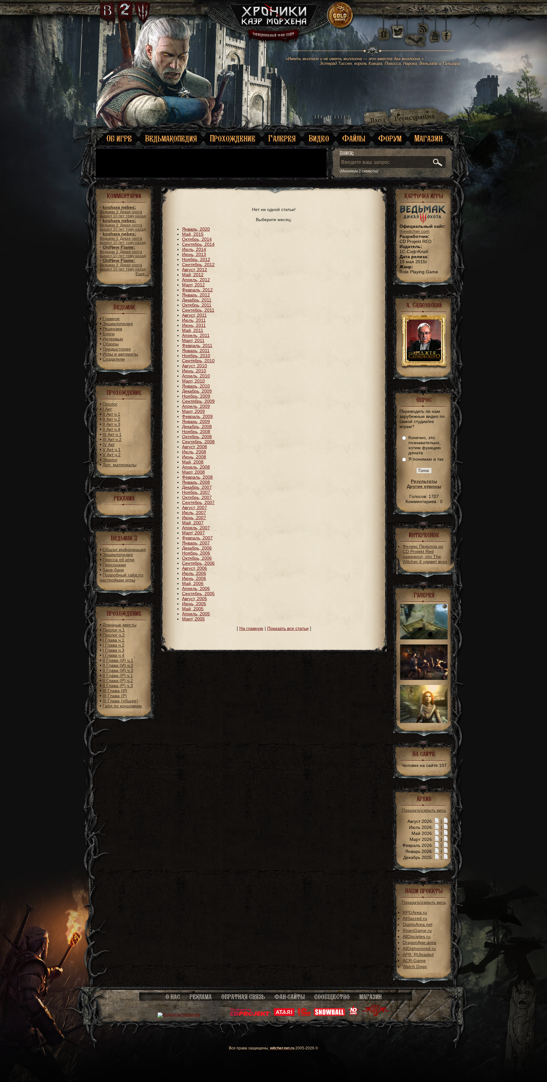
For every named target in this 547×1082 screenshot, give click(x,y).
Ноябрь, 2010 (196, 355)
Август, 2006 (194, 568)
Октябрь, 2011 (196, 305)
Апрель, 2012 (196, 279)
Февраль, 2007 (197, 537)
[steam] (416, 31)
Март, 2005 (193, 618)
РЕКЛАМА (201, 996)
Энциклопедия (118, 323)
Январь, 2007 (196, 542)
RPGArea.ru (415, 912)
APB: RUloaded (418, 954)
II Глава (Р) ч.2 (118, 680)
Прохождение (232, 138)
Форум (389, 138)
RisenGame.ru (417, 930)
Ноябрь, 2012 (196, 259)
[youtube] (435, 31)
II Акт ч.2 (111, 419)
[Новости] (436, 821)
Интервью (113, 338)
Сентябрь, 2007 (198, 502)
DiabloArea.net (417, 924)
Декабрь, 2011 (196, 299)
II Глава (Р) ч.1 (118, 675)
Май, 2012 (193, 274)
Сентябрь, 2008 (198, 441)
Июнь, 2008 (194, 456)
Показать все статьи (288, 628)
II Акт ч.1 (111, 414)
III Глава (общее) (120, 700)
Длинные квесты (119, 624)
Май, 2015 (193, 234)
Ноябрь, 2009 (196, 396)
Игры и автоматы (120, 354)
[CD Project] (250, 1014)
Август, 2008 (194, 446)
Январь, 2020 (196, 229)
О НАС (173, 996)
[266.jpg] (424, 678)
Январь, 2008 (196, 482)
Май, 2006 (193, 583)
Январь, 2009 (196, 421)
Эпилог (110, 459)
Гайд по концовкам (122, 705)
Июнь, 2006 (194, 578)
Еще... (141, 273)
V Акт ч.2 (112, 454)
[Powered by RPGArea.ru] (375, 1014)
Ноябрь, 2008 (196, 431)
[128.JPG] (424, 637)
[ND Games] (353, 1014)
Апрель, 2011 (196, 335)
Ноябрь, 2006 (196, 553)
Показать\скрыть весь (424, 810)
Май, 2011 (192, 330)
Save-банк (113, 569)
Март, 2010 (193, 380)
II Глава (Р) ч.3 (118, 685)
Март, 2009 (193, 411)
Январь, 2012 (196, 294)
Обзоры (111, 343)
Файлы (353, 138)
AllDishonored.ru (419, 948)
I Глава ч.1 (113, 640)
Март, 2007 (193, 532)
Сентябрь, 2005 (198, 593)
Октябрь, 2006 (197, 558)
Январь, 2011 (196, 350)
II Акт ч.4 (111, 429)
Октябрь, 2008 (197, 436)
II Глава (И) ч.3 (118, 670)
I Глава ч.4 (113, 655)
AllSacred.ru (415, 918)
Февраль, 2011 (197, 345)
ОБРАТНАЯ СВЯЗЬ (243, 996)
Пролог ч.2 (114, 634)
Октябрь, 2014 (197, 239)
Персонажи (114, 564)
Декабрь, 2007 (197, 487)
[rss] (423, 24)
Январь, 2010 (196, 386)
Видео (319, 138)
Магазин (428, 138)
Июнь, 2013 (194, 254)
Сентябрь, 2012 (198, 264)
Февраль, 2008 (197, 477)
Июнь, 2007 (194, 517)
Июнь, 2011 (194, 325)
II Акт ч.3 (111, 424)
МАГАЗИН (370, 996)
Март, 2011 (193, 340)
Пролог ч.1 (114, 629)
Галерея (282, 138)
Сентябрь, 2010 (198, 360)
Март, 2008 (193, 472)
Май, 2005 (193, 608)
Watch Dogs (415, 966)
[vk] (383, 31)
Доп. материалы (119, 464)
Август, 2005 (194, 598)
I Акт (107, 409)
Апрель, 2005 (196, 613)
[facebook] (446, 31)
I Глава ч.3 (113, 650)
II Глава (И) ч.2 (118, 665)
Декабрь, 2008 (197, 426)
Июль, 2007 (194, 512)
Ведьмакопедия (171, 138)
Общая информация (124, 549)
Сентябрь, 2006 (198, 563)
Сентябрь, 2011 (198, 310)
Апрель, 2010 (196, 375)
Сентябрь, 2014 (198, 244)
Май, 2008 (193, 461)
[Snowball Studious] (329, 1014)
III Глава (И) (115, 690)
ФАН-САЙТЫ (289, 996)
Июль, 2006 (194, 573)
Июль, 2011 (194, 320)
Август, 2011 (194, 315)
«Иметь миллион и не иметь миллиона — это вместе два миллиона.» (373, 61)
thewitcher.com (414, 231)
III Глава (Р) (115, 695)
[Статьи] (445, 821)
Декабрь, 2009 (197, 391)
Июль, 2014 (194, 249)
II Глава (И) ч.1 (118, 660)
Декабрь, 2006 (197, 547)
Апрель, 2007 (196, 527)
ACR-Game (414, 960)
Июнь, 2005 (194, 603)
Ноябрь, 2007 (196, 492)
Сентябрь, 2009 (198, 401)
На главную (251, 628)
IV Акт (109, 444)
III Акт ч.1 (112, 434)
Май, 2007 (193, 522)
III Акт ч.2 (112, 439)
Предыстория (117, 348)
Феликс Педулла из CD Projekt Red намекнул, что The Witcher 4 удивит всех (425, 554)
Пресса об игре (119, 559)
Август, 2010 (194, 365)
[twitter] (397, 31)
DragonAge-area (419, 942)
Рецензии (112, 328)
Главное (111, 318)
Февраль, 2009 (197, 416)
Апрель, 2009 (196, 406)
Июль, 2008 (194, 451)
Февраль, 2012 (197, 289)
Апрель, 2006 (196, 588)
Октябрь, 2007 (197, 497)
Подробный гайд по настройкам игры (121, 577)
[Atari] (284, 1014)
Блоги (109, 333)
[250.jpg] (424, 721)
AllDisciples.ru (417, 936)
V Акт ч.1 (112, 449)
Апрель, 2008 (196, 466)
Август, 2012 (194, 269)
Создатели (114, 359)
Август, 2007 (194, 507)
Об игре (119, 138)
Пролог (110, 404)
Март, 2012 (193, 284)
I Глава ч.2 (113, 645)
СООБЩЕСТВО (332, 996)
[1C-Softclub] (304, 1014)
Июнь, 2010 (194, 370)
